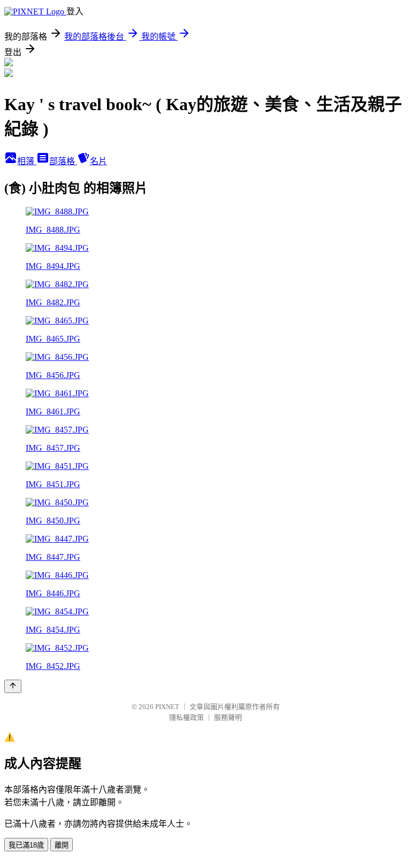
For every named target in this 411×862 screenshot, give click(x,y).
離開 (61, 845)
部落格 (63, 161)
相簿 (26, 161)
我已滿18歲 (26, 845)
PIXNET (167, 707)
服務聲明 (228, 717)
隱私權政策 (186, 717)
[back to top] (12, 686)
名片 (98, 161)
